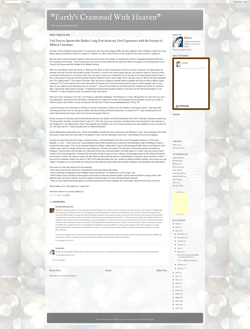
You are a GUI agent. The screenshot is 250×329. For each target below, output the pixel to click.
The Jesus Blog (178, 185)
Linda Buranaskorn (179, 173)
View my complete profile (182, 49)
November (181, 237)
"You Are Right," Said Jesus (187, 260)
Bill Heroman (177, 160)
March (180, 252)
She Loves (176, 182)
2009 (177, 294)
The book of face (179, 148)
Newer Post (55, 270)
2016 (177, 231)
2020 (177, 224)
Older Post (161, 270)
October (180, 241)
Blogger (151, 319)
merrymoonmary (132, 319)
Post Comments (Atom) (68, 275)
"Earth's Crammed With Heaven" (106, 18)
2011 (177, 287)
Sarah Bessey (177, 179)
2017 (177, 227)
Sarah (57, 248)
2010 (177, 290)
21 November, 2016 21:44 (64, 255)
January (180, 268)
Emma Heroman (178, 167)
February (181, 264)
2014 (177, 276)
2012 (177, 283)
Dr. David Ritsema (62, 206)
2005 (177, 308)
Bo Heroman (177, 164)
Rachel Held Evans (179, 176)
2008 (177, 297)
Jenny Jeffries (177, 170)
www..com (180, 192)
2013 (177, 280)
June (179, 248)
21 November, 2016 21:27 (64, 240)
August (180, 244)
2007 (177, 301)
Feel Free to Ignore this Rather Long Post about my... (188, 256)
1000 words (177, 145)
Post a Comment (59, 260)
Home (108, 270)
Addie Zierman (178, 157)
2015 (177, 272)
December (181, 234)
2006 (177, 304)
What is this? (180, 214)
